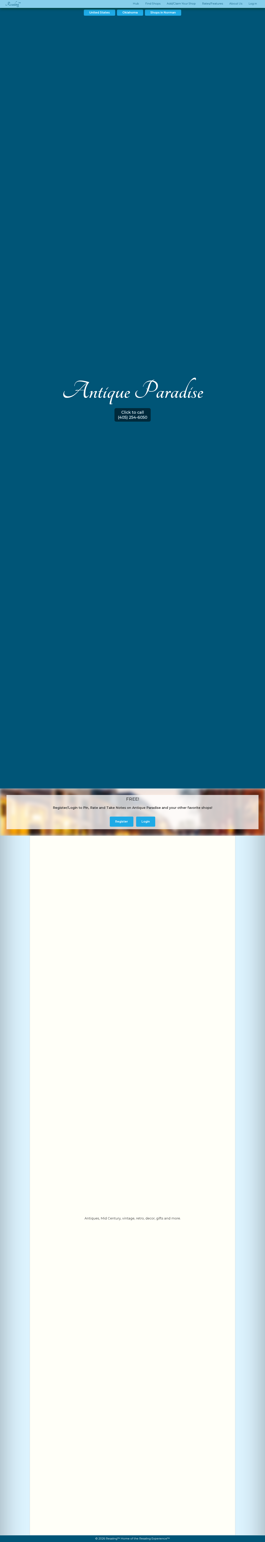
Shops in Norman (163, 12)
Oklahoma (130, 12)
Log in (253, 3)
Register (121, 821)
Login (146, 821)
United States (99, 12)
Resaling (12, 4)
